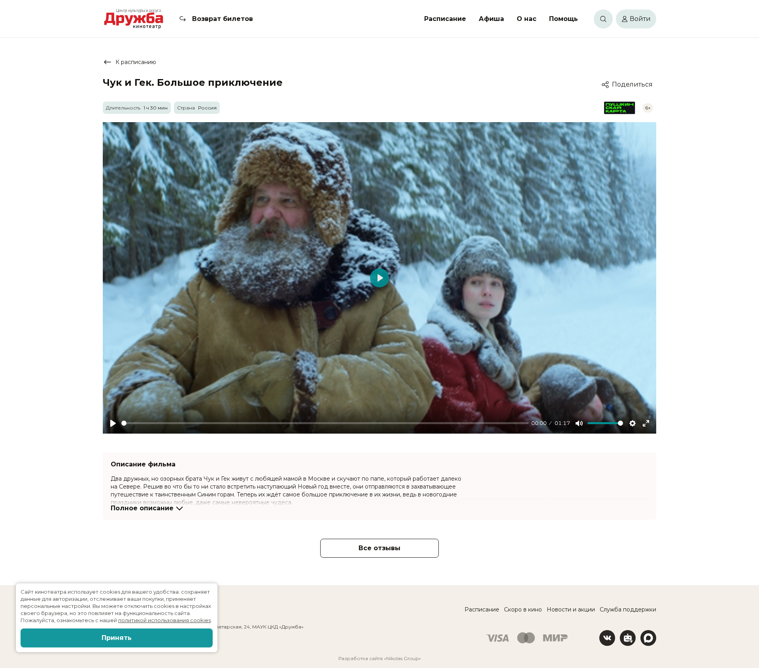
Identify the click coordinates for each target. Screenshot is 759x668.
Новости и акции (571, 609)
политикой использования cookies (164, 620)
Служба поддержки (628, 609)
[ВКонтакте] (607, 638)
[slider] (325, 423)
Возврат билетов (222, 19)
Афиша (491, 19)
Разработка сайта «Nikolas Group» (379, 658)
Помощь (563, 19)
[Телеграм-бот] (628, 638)
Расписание (445, 19)
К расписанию (135, 62)
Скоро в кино (523, 609)
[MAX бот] (648, 638)
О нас (526, 19)
